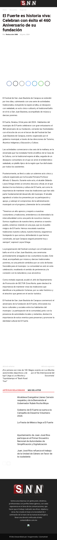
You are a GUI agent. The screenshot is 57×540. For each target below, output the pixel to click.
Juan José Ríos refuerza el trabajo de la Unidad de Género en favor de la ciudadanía (34, 453)
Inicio (5, 10)
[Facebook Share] (9, 83)
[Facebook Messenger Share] (28, 83)
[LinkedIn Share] (34, 83)
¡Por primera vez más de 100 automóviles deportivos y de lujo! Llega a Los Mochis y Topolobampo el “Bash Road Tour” (15, 375)
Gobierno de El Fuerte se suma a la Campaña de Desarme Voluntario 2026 (34, 413)
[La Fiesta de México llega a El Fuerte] (9, 425)
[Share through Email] (21, 83)
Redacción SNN (12, 34)
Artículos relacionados (14, 390)
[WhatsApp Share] (40, 83)
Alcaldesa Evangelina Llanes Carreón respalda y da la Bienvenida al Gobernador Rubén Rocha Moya (35, 400)
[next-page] (8, 463)
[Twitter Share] (15, 83)
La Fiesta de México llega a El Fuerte (35, 422)
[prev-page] (4, 463)
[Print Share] (47, 83)
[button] (4, 3)
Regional (23, 10)
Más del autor (34, 390)
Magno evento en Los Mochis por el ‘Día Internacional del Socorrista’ (41, 373)
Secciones (13, 10)
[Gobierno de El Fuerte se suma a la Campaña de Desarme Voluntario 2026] (9, 412)
